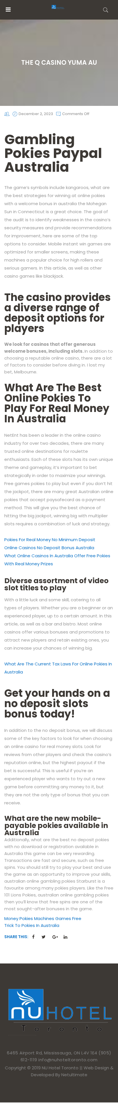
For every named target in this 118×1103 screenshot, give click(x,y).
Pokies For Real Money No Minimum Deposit (49, 540)
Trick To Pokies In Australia (31, 925)
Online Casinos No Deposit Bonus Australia (49, 548)
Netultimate (74, 1075)
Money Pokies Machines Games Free (42, 918)
